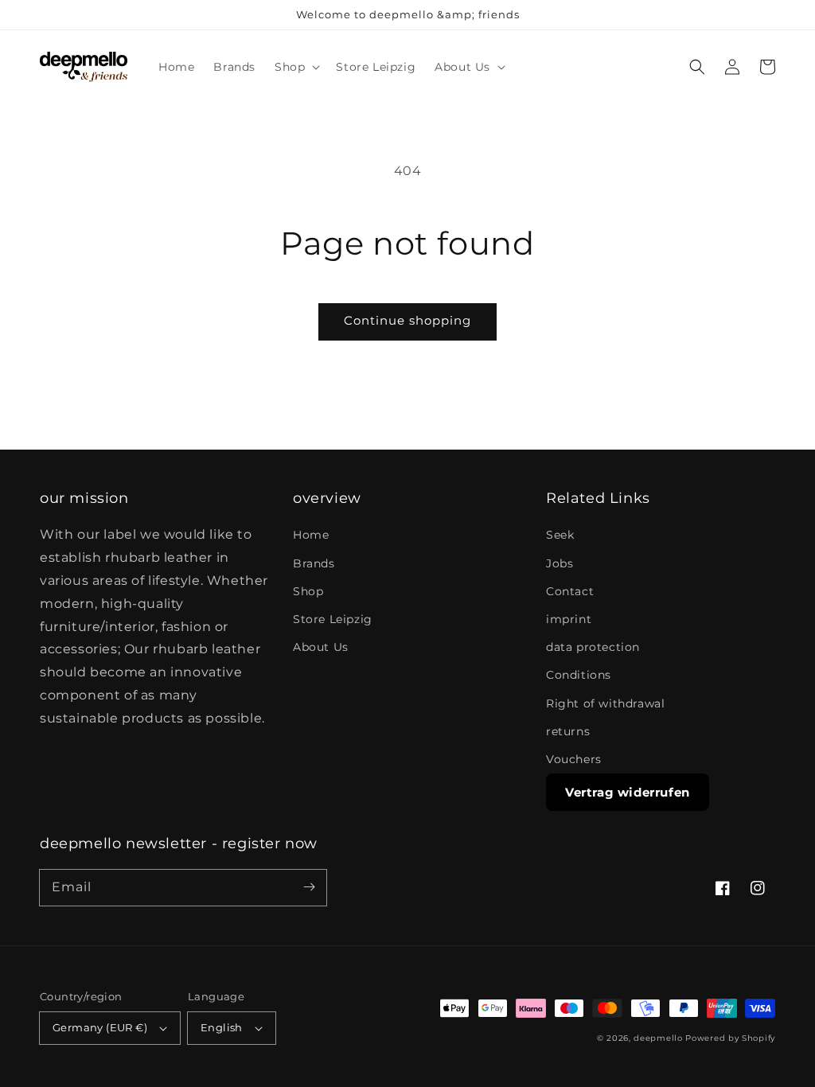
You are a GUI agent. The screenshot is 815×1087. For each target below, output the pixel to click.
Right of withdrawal (605, 703)
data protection (593, 647)
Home (311, 535)
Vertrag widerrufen (627, 792)
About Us (321, 647)
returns (568, 731)
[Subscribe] (308, 887)
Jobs (559, 563)
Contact (570, 591)
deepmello (658, 1038)
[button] (295, 67)
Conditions (578, 675)
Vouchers (574, 759)
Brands (314, 563)
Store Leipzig (332, 619)
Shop (308, 591)
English (222, 1027)
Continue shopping (407, 320)
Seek (560, 535)
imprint (568, 619)
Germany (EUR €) (100, 1027)
